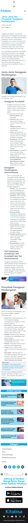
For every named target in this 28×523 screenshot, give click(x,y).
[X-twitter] (8, 516)
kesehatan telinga (14, 43)
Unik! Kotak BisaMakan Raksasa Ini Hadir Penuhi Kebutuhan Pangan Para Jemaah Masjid (7, 421)
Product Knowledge (7, 454)
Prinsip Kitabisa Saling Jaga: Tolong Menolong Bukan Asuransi (8, 404)
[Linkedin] (16, 516)
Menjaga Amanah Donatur (9, 457)
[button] (14, 2)
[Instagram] (20, 516)
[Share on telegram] (9, 467)
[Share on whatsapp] (18, 467)
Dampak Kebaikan (7, 449)
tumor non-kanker (15, 217)
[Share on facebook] (5, 467)
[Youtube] (12, 516)
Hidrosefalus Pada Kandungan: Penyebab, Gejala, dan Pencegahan (7, 412)
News (3, 452)
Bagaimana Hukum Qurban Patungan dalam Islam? (8, 429)
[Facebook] (4, 516)
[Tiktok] (24, 516)
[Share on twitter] (14, 467)
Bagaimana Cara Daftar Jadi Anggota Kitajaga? (8, 436)
